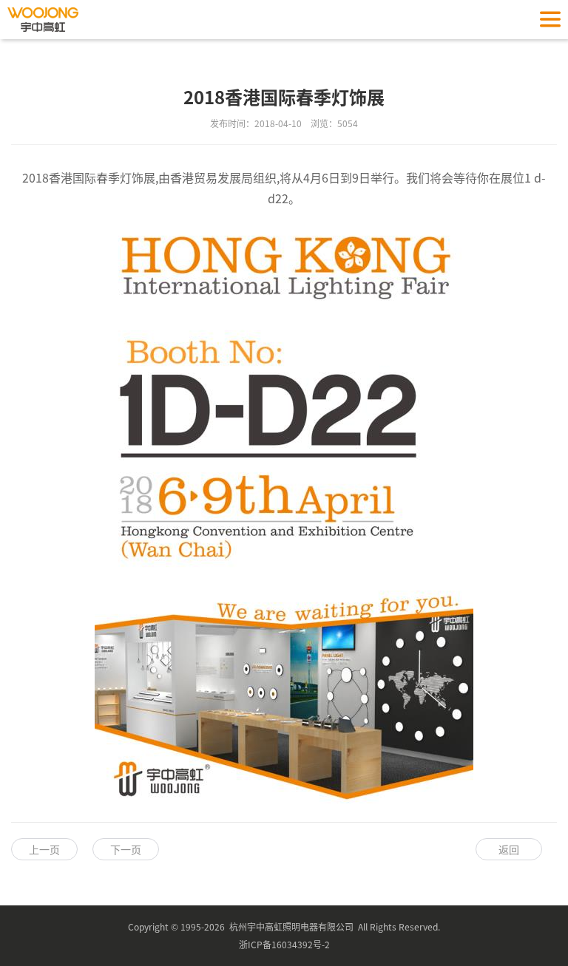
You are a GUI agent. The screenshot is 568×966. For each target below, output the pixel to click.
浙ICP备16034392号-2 (284, 944)
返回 (508, 849)
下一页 (125, 849)
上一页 (44, 849)
